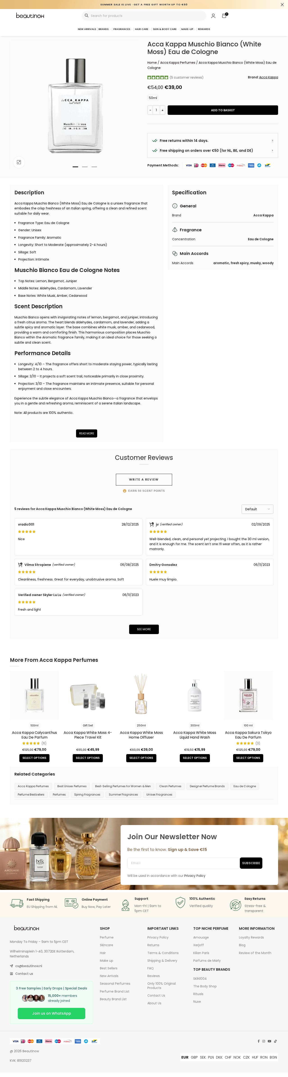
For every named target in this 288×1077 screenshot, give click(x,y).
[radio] (152, 98)
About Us (154, 1003)
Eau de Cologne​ (245, 786)
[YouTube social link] (269, 1041)
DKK (219, 1057)
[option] (75, 166)
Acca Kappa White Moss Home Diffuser (141, 735)
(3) (257, 743)
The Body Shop (205, 986)
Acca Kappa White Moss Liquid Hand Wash (194, 735)
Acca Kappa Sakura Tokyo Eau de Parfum (248, 735)
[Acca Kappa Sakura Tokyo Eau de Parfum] (248, 695)
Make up (106, 960)
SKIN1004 (200, 978)
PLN (211, 1057)
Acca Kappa (268, 77)
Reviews (153, 976)
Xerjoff (198, 945)
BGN (273, 1057)
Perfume (107, 937)
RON (264, 1057)
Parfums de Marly (207, 960)
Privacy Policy (158, 937)
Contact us (24, 973)
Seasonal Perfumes (115, 983)
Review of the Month (255, 953)
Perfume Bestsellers (31, 794)
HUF (255, 1057)
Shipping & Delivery (162, 960)
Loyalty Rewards (251, 937)
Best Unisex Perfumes (71, 786)
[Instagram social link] (263, 1041)
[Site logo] (30, 15)
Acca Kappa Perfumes (177, 62)
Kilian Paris (201, 953)
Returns (153, 945)
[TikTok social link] (275, 1041)
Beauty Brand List (113, 999)
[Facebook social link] (258, 1041)
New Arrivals (109, 976)
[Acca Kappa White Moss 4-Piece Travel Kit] (87, 695)
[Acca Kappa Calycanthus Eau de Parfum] (34, 695)
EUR (185, 1057)
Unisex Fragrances (159, 794)
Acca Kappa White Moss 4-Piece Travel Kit (88, 735)
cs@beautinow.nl (28, 966)
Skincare (106, 945)
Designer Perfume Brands (207, 786)
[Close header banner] (282, 4)
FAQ (150, 968)
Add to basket (223, 110)
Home (152, 62)
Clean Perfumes (170, 786)
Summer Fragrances (123, 794)
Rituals (198, 994)
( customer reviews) (187, 77)
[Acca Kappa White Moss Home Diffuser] (141, 695)
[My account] (213, 15)
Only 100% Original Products (161, 985)
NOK (237, 1057)
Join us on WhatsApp (51, 1013)
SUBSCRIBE (251, 863)
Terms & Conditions (163, 953)
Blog (242, 945)
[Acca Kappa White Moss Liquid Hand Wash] (194, 695)
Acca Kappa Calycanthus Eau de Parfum (34, 735)
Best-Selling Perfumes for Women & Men (123, 786)
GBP (194, 1057)
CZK (246, 1057)
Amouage (201, 937)
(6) (44, 743)
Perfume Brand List (114, 991)
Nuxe (197, 1001)
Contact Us (156, 995)
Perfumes (59, 794)
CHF (228, 1057)
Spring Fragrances (87, 794)
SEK (203, 1057)
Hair (103, 953)
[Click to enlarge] (19, 162)
